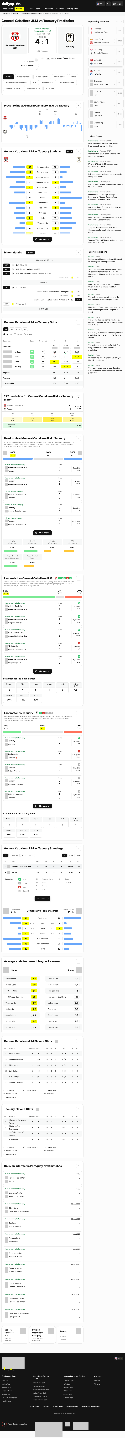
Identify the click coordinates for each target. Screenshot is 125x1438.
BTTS (18, 329)
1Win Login (67, 1384)
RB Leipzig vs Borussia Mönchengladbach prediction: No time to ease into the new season (105, 334)
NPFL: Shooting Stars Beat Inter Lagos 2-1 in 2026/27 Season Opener (105, 218)
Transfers (49, 9)
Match (69, 151)
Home (71, 855)
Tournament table (66, 82)
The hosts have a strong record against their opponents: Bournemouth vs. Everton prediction (105, 370)
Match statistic (42, 77)
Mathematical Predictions (16, 82)
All (5, 855)
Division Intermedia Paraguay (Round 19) (42, 30)
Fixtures (40, 1338)
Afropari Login (68, 1381)
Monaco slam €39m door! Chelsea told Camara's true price (104, 155)
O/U (25, 329)
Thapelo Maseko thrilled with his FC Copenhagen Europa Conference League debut (104, 229)
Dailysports (6, 13)
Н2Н (34, 82)
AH (12, 329)
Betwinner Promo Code (41, 1390)
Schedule (50, 88)
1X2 (6, 329)
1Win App (5, 1381)
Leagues (29, 9)
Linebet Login (68, 1387)
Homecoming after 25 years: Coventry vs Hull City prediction (104, 359)
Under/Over (14, 855)
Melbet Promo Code (40, 1393)
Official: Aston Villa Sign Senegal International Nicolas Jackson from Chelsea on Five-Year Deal (102, 196)
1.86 (54, 352)
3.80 (66, 366)
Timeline (30, 252)
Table (34, 1338)
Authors (97, 1381)
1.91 (54, 362)
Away (79, 855)
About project (35, 1406)
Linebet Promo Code (40, 1396)
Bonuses (60, 9)
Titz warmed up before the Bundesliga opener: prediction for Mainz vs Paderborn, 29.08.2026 (105, 322)
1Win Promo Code (39, 1386)
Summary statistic (13, 88)
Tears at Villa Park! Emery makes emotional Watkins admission (106, 241)
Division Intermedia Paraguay (31, 13)
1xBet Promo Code (39, 1383)
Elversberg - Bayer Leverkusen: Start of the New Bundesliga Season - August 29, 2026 (105, 309)
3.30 (66, 362)
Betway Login (68, 1398)
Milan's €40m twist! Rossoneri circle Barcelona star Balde (103, 165)
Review (8, 77)
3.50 (66, 352)
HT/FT (31, 855)
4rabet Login (67, 1394)
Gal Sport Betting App (9, 1398)
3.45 (77, 362)
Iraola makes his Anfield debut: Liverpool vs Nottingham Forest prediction (105, 260)
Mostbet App (6, 1387)
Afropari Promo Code (40, 1400)
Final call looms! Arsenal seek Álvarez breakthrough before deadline (103, 144)
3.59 (77, 352)
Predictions (8, 9)
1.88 (54, 357)
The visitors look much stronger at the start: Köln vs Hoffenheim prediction (103, 298)
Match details (60, 77)
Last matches (47, 82)
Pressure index (23, 77)
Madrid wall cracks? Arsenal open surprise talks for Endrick (105, 185)
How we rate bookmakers (91, 1406)
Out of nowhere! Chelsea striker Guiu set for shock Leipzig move (104, 208)
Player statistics (33, 88)
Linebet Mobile (7, 1391)
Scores (19, 9)
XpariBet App (6, 1401)
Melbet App (6, 1384)
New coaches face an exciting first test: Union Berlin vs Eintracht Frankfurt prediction (104, 286)
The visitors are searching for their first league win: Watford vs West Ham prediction (104, 347)
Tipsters (97, 1384)
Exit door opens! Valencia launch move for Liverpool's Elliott (105, 175)
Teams (39, 9)
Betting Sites (72, 9)
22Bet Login (67, 1391)
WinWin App (6, 1394)
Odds (73, 77)
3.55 (66, 357)
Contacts (46, 1406)
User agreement (72, 1406)
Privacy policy (58, 1406)
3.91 (77, 357)
